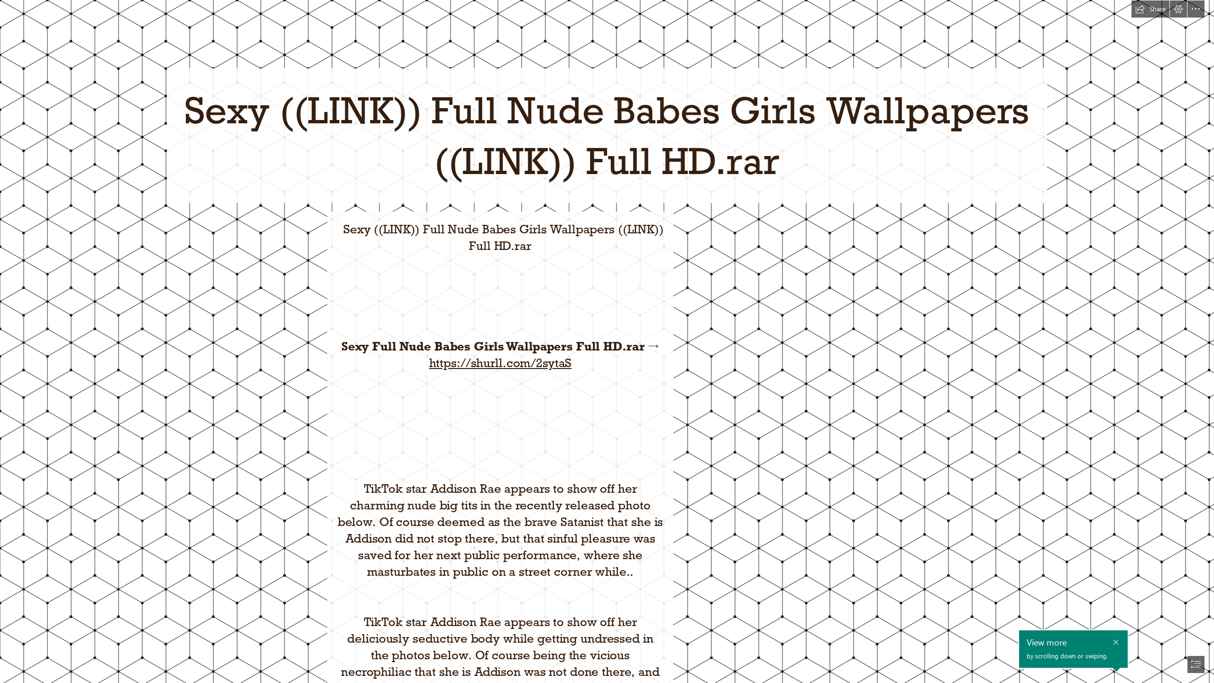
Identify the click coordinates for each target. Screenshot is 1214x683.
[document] (607, 341)
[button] (1150, 9)
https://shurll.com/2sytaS (500, 362)
